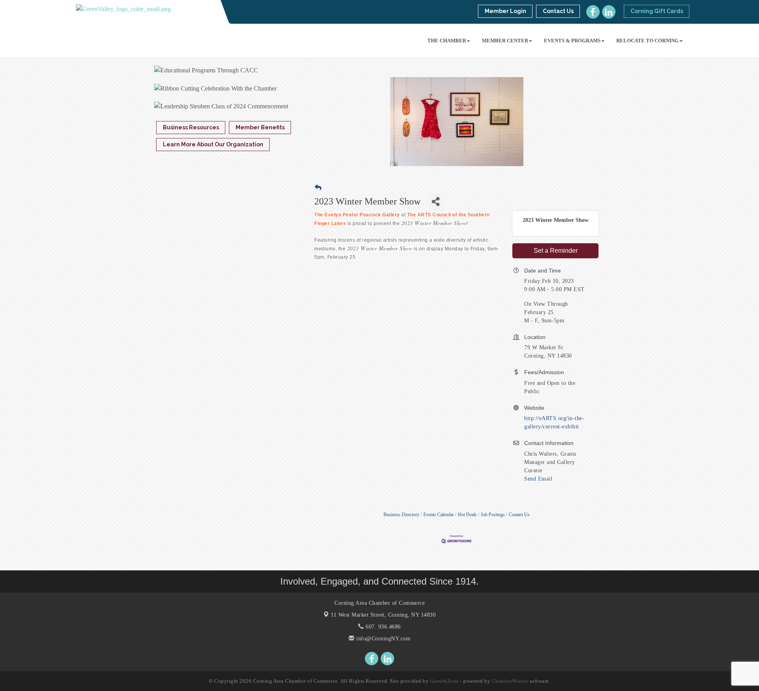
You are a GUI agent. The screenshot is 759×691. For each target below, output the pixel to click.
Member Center (505, 41)
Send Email (538, 479)
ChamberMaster (510, 681)
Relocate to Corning (647, 41)
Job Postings (493, 514)
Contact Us (519, 514)
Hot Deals (467, 514)
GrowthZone (444, 681)
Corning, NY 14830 (383, 615)
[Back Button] (318, 188)
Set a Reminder (556, 250)
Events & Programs (572, 41)
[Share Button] (435, 201)
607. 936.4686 (382, 627)
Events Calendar (438, 514)
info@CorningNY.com (382, 639)
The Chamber (446, 41)
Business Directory (401, 514)
